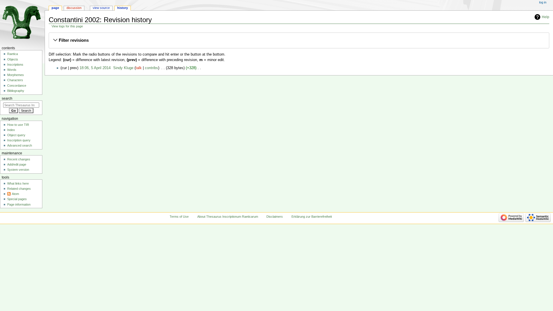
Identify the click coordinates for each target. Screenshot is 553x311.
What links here (18, 183)
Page (55, 8)
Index (11, 130)
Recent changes (18, 159)
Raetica (12, 54)
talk (139, 68)
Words (11, 69)
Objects (12, 59)
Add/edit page (16, 164)
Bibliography (15, 90)
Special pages (17, 199)
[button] (298, 40)
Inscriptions (15, 64)
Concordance (16, 85)
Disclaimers (274, 216)
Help (545, 17)
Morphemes (15, 75)
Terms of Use (179, 216)
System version (18, 169)
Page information (19, 204)
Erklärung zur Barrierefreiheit (311, 216)
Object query (16, 135)
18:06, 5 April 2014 (95, 68)
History (122, 8)
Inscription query (19, 140)
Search (7, 98)
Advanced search (19, 145)
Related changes (19, 188)
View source (101, 8)
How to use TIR (18, 124)
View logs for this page (67, 26)
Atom (15, 194)
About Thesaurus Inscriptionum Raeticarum (227, 216)
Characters (15, 80)
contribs (151, 68)
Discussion (74, 8)
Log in (542, 2)
